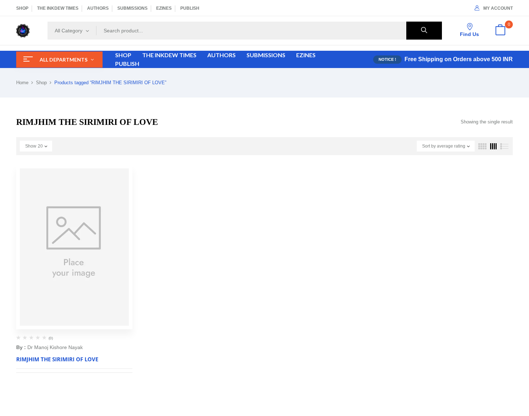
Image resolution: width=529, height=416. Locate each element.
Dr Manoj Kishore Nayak (55, 347)
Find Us (469, 34)
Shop (41, 82)
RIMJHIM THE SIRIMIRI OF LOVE (57, 359)
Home (22, 82)
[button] (500, 30)
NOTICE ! (387, 59)
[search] (424, 31)
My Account (498, 8)
